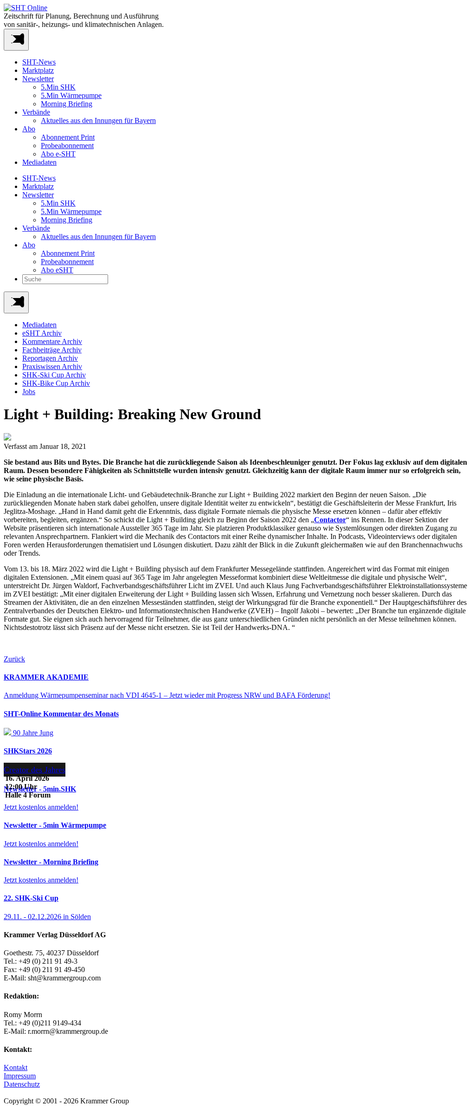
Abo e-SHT (58, 154)
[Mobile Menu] (16, 40)
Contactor (330, 520)
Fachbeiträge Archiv (52, 350)
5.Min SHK (58, 87)
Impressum (20, 1076)
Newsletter (38, 79)
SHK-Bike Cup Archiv (56, 383)
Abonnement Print (68, 137)
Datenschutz (22, 1084)
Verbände (36, 112)
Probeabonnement (67, 145)
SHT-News (39, 62)
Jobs (28, 392)
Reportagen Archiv (50, 358)
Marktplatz (38, 70)
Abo (28, 129)
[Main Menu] (16, 302)
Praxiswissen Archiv (52, 366)
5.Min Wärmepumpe (71, 95)
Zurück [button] (14, 659)
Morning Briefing (66, 104)
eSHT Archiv (42, 333)
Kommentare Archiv (52, 341)
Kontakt (15, 1067)
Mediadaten (39, 162)
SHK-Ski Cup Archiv (54, 375)
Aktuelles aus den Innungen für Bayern (98, 120)
